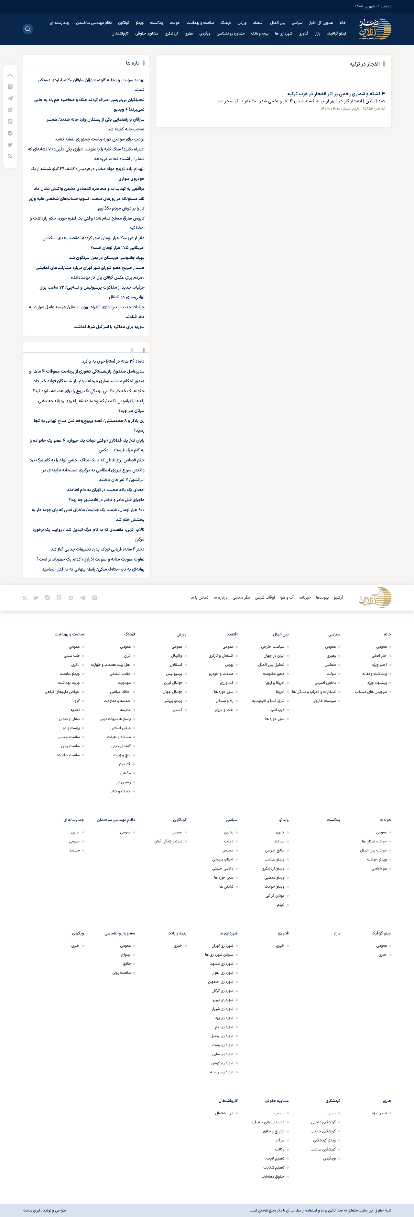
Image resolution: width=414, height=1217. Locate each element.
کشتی (177, 710)
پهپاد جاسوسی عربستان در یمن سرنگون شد (107, 258)
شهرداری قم (224, 1027)
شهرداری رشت (222, 1045)
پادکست (156, 23)
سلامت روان (70, 746)
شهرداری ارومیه (221, 1072)
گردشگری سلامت (323, 1149)
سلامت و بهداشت (200, 23)
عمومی (381, 647)
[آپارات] (10, 109)
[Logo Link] (375, 29)
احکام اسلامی (120, 692)
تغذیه (75, 710)
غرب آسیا (277, 710)
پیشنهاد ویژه (377, 683)
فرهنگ (225, 23)
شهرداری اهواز (222, 973)
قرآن (127, 656)
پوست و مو (71, 728)
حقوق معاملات (272, 1177)
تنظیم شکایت (273, 1168)
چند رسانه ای (60, 23)
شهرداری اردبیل (221, 1036)
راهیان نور (123, 782)
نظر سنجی (241, 597)
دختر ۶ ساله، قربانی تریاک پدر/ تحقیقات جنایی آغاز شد (98, 549)
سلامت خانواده (68, 755)
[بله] (10, 132)
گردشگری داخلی (323, 1122)
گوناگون (123, 23)
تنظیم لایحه (275, 1158)
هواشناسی (379, 868)
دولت (331, 674)
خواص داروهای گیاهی (62, 692)
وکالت (279, 1149)
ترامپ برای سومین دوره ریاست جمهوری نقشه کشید (100, 139)
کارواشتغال (120, 33)
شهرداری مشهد (221, 964)
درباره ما (220, 597)
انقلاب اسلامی (120, 674)
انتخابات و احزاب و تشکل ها (314, 692)
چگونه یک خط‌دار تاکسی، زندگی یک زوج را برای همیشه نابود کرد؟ (89, 391)
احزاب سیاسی (222, 859)
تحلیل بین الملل (271, 665)
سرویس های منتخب (370, 692)
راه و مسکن (224, 701)
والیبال (176, 656)
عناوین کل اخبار (321, 23)
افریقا (280, 692)
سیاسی (297, 23)
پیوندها (322, 597)
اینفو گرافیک (336, 33)
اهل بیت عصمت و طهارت (111, 665)
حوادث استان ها (374, 841)
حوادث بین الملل (373, 850)
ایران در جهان (274, 656)
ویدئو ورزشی (172, 701)
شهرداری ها (283, 33)
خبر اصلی (379, 656)
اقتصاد (258, 23)
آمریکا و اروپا (275, 683)
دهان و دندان (69, 719)
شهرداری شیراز (222, 1009)
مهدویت (124, 683)
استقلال (176, 665)
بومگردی (329, 1158)
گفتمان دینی (121, 746)
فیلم (280, 905)
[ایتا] (10, 121)
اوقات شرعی (265, 597)
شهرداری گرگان (222, 991)
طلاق (127, 964)
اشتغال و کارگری (221, 656)
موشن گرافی (275, 896)
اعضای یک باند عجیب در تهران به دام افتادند (106, 490)
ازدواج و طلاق (273, 1131)
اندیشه (125, 710)
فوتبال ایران (173, 683)
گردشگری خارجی (323, 1131)
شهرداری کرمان (222, 1063)
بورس (229, 665)
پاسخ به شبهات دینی (115, 719)
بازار (317, 33)
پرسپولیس (174, 674)
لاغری (75, 665)
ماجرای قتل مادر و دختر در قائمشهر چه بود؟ (107, 500)
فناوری (304, 33)
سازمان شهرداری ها (219, 955)
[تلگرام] (10, 98)
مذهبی (125, 773)
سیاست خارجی (324, 701)
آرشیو (338, 597)
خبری (280, 832)
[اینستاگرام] (10, 86)
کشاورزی (226, 683)
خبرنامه (305, 597)
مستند (279, 841)
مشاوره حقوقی (146, 33)
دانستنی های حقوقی (268, 1122)
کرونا (76, 701)
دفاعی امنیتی (325, 683)
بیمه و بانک (259, 33)
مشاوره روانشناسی (231, 33)
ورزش (242, 23)
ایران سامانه (31, 1210)
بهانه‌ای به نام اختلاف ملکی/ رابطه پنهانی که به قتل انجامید (93, 569)
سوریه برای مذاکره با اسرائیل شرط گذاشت (109, 327)
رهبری (331, 656)
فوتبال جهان (172, 692)
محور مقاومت (273, 674)
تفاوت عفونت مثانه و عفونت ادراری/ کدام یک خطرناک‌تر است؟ (91, 559)
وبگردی (204, 33)
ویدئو (140, 23)
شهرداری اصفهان (220, 982)
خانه (342, 23)
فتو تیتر (124, 764)
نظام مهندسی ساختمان (94, 23)
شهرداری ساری (222, 1054)
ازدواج (126, 955)
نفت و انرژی (224, 710)
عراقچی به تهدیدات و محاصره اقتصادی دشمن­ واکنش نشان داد (89, 189)
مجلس (330, 665)
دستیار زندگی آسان (168, 841)
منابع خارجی (274, 850)
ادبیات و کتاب (120, 791)
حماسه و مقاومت (117, 701)
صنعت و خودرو (221, 674)
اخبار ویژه (379, 665)
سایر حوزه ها (274, 719)
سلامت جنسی (69, 737)
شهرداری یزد (224, 1018)
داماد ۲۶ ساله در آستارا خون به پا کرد (113, 361)
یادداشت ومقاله (374, 674)
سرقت (279, 1140)
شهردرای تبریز (222, 1000)
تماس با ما (200, 597)
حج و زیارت (122, 755)
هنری (189, 33)
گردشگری (171, 33)
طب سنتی (72, 656)
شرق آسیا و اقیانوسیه (268, 701)
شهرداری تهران (222, 946)
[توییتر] (10, 144)
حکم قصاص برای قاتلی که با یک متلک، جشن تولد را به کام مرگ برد (87, 460)
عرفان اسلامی (120, 728)
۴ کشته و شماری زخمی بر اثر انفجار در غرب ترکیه (336, 94)
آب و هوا (287, 597)
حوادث (174, 23)
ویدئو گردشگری (273, 868)
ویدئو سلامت (70, 674)
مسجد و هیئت (119, 737)
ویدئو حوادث (377, 859)
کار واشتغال (224, 1113)
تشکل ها (226, 887)
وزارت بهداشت (69, 683)
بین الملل (277, 23)
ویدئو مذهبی (274, 878)
